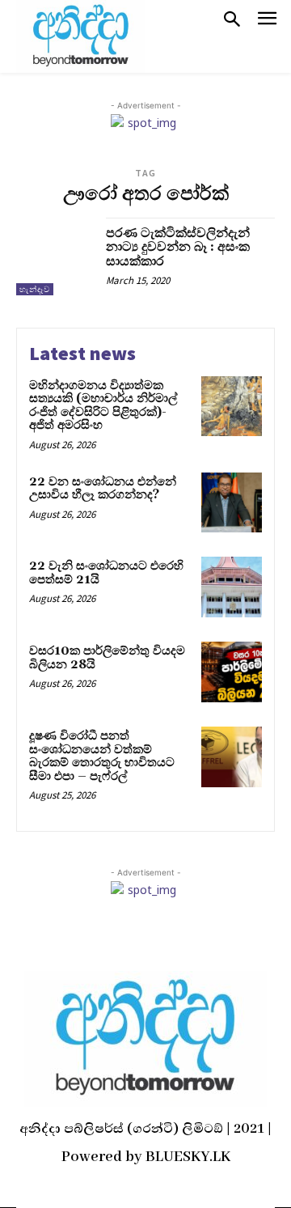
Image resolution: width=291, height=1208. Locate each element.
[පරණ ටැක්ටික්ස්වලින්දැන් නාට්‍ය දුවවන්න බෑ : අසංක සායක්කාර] (55, 256)
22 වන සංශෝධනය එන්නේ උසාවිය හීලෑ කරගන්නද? (102, 488)
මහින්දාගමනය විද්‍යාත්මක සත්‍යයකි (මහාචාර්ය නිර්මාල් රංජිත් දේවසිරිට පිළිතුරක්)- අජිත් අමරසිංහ (103, 406)
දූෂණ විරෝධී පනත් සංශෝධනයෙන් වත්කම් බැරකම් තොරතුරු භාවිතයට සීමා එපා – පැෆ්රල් (102, 756)
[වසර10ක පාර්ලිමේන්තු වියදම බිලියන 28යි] (231, 672)
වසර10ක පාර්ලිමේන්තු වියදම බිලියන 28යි (107, 657)
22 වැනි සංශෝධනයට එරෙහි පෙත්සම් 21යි (106, 572)
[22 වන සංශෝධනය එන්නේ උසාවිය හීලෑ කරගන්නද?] (231, 503)
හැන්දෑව (34, 289)
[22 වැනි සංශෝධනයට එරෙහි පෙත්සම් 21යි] (231, 587)
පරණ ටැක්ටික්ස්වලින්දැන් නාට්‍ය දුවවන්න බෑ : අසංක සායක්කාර (178, 247)
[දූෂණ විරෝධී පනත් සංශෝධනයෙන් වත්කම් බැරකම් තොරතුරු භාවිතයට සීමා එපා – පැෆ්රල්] (231, 757)
